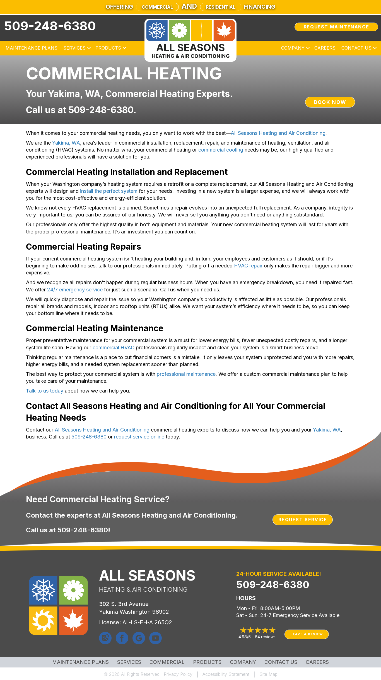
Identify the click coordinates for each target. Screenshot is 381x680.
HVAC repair (248, 266)
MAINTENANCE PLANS (80, 662)
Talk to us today (44, 391)
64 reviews (265, 636)
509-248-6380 (50, 25)
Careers (325, 48)
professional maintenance (186, 374)
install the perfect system (109, 191)
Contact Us (356, 48)
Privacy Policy (178, 674)
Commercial (157, 7)
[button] (89, 48)
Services (74, 48)
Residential (220, 7)
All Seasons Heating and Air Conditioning (278, 133)
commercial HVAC (113, 347)
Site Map (268, 674)
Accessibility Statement (225, 674)
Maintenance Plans (31, 48)
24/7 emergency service (75, 290)
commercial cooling (220, 150)
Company (293, 48)
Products (108, 48)
